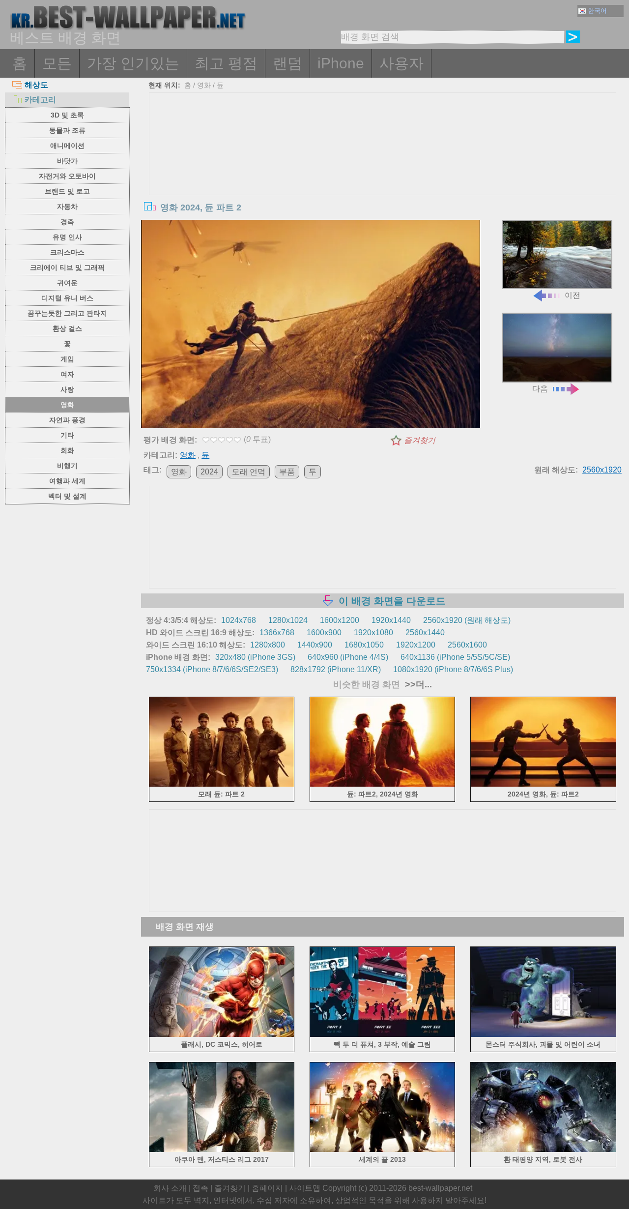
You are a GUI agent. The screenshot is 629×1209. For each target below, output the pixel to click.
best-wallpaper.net (440, 1188)
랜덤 (287, 63)
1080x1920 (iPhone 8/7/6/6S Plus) (453, 669)
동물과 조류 (67, 130)
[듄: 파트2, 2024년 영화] (382, 785)
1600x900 (324, 632)
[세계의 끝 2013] (382, 1150)
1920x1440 (391, 620)
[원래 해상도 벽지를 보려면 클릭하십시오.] (311, 326)
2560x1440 (425, 632)
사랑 (67, 389)
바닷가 (67, 161)
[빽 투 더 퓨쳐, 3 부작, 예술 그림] (382, 1035)
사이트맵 (304, 1188)
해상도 (36, 85)
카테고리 (40, 99)
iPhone (340, 63)
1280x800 (267, 645)
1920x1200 (415, 645)
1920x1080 (373, 632)
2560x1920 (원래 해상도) (467, 620)
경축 (67, 222)
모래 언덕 (248, 472)
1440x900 (314, 645)
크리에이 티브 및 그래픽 (67, 267)
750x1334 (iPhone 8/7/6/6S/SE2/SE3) (212, 669)
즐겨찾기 (419, 440)
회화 (67, 450)
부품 (287, 472)
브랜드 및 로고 (67, 191)
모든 (57, 63)
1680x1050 (364, 645)
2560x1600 (467, 645)
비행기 (67, 466)
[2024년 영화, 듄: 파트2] (543, 785)
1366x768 (276, 632)
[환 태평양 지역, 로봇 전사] (543, 1150)
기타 (67, 435)
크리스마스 (67, 252)
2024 (209, 472)
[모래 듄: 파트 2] (221, 785)
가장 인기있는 (133, 63)
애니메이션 (67, 145)
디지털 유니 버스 (67, 298)
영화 (67, 405)
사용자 (401, 63)
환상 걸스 (67, 328)
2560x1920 (602, 470)
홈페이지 (267, 1188)
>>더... (417, 684)
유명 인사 (67, 237)
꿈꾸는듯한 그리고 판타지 (67, 313)
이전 (572, 295)
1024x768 (238, 620)
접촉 (200, 1188)
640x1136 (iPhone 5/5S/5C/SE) (455, 657)
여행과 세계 (67, 481)
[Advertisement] (383, 167)
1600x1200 (339, 620)
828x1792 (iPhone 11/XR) (335, 669)
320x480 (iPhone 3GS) (255, 657)
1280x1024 (288, 620)
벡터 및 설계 (67, 496)
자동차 (67, 206)
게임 (67, 359)
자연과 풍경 (67, 420)
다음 (540, 388)
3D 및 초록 (67, 115)
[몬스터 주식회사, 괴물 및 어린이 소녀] (543, 1035)
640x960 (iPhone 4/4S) (348, 657)
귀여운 (67, 283)
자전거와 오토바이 (67, 176)
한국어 (597, 10)
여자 (67, 374)
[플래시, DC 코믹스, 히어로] (221, 1035)
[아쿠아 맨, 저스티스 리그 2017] (221, 1150)
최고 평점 (226, 63)
